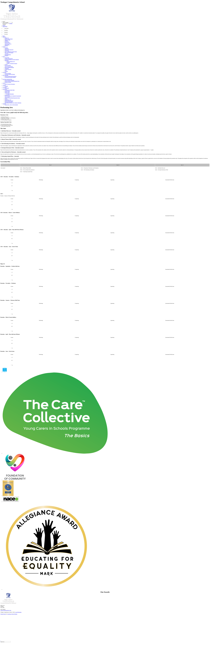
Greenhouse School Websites (12, 614)
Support (8, 62)
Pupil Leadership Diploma (9, 67)
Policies (4, 25)
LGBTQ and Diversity (9, 58)
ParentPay (6, 55)
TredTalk (4, 103)
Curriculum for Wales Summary (10, 77)
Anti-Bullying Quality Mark (9, 90)
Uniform (6, 47)
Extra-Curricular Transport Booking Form (12, 81)
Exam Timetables (8, 54)
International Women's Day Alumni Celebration (13, 102)
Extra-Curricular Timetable (9, 66)
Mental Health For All (11, 61)
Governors (4, 72)
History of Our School (9, 38)
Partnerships (5, 89)
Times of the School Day (9, 49)
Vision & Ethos (7, 39)
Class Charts (7, 57)
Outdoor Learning (8, 82)
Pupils (4, 56)
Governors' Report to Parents (10, 74)
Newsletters (5, 87)
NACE (6, 98)
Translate (10, 23)
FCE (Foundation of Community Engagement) (13, 95)
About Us (4, 36)
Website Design (3, 614)
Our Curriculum (5, 75)
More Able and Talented (9, 52)
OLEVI (4, 83)
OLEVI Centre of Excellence (10, 84)
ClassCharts (6, 53)
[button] (3, 28)
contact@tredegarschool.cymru (5, 610)
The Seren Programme (9, 101)
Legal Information (18, 612)
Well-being (7, 60)
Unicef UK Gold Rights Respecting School (12, 97)
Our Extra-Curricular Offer (7, 79)
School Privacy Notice (8, 43)
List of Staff (7, 41)
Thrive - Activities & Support (12, 63)
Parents (4, 46)
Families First (7, 94)
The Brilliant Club (8, 99)
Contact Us (7, 37)
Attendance (7, 48)
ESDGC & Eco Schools (9, 100)
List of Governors (8, 73)
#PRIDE (6, 40)
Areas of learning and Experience (10, 76)
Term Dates (7, 50)
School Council (7, 42)
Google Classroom (8, 69)
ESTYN (6, 45)
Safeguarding (5, 26)
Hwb (6, 70)
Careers (6, 64)
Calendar (4, 85)
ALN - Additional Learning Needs (11, 51)
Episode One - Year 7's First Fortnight (11, 104)
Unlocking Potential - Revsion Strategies (12, 59)
